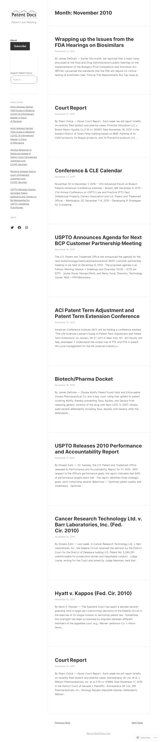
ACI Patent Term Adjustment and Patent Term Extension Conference (97, 313)
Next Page (137, 722)
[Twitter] (12, 227)
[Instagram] (26, 227)
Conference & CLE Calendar (88, 171)
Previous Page (62, 722)
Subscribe (20, 46)
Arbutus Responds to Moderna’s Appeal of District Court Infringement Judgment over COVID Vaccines (23, 157)
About (13, 40)
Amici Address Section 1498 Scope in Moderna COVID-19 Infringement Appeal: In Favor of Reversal (22, 113)
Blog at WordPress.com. (99, 733)
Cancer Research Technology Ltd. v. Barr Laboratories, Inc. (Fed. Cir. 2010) (98, 525)
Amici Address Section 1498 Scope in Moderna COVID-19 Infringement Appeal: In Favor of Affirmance (22, 135)
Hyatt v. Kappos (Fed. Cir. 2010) (93, 593)
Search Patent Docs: (21, 73)
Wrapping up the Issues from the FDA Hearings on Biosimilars (94, 42)
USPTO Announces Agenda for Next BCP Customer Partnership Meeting (98, 240)
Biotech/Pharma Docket (84, 379)
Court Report (71, 108)
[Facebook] (19, 227)
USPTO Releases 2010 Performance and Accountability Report (98, 449)
